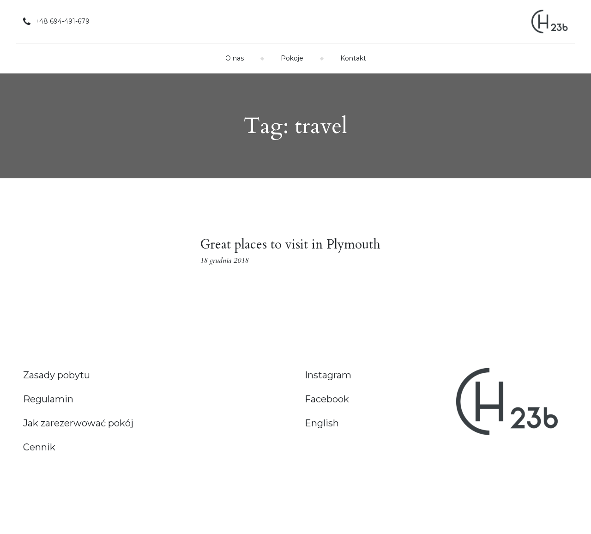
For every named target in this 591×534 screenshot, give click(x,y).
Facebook (327, 399)
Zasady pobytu (56, 375)
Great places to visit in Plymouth (290, 244)
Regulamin (48, 399)
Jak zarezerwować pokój (78, 423)
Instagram (328, 375)
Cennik (39, 447)
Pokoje (292, 58)
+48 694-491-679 (62, 21)
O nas (234, 58)
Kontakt (353, 58)
